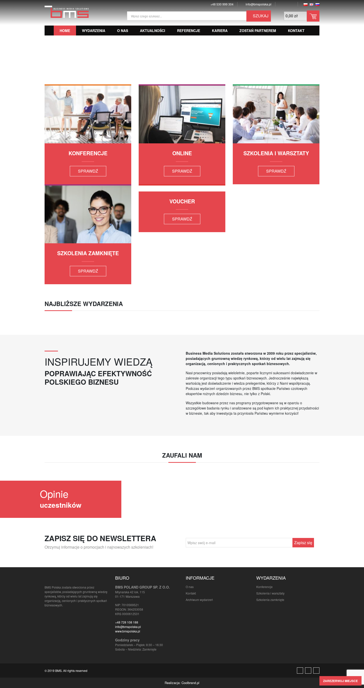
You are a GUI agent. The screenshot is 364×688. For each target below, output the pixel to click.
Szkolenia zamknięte (270, 599)
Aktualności (152, 30)
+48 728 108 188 (126, 622)
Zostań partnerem (257, 30)
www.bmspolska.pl (127, 631)
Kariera (220, 30)
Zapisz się (303, 542)
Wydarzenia (93, 30)
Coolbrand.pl (190, 682)
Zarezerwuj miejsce (340, 681)
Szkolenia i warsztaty (270, 593)
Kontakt (296, 30)
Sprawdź (88, 171)
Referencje (188, 30)
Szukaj (260, 16)
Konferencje (264, 587)
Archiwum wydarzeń (199, 599)
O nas (122, 30)
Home (65, 30)
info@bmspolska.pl (128, 627)
